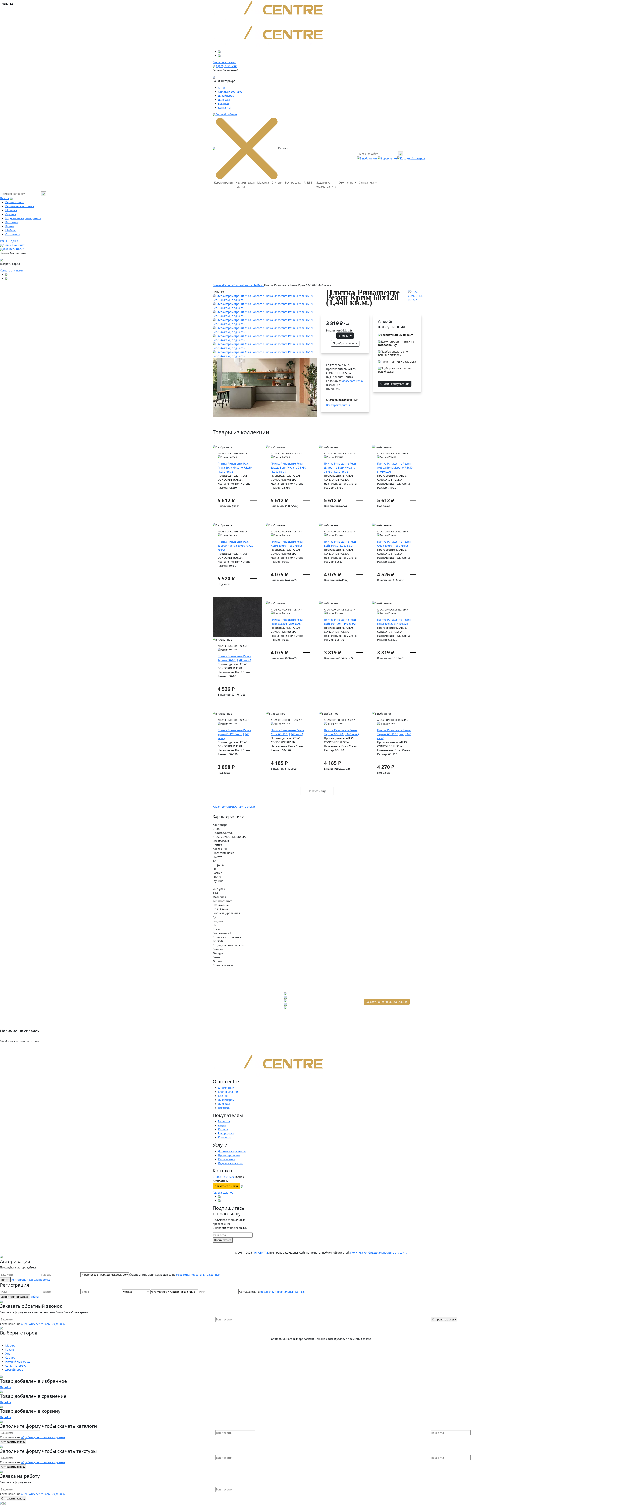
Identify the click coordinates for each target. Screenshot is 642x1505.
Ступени (277, 182)
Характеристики (223, 806)
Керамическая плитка (245, 184)
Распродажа (293, 182)
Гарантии (224, 1121)
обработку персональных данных (198, 1274)
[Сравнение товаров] (387, 158)
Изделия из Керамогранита (23, 218)
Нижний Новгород (17, 1361)
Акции (222, 1125)
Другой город (14, 1369)
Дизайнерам (226, 95)
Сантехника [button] (367, 182)
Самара (10, 1357)
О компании (226, 1088)
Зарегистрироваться (15, 1297)
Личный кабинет (226, 114)
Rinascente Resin (253, 285)
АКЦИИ (308, 182)
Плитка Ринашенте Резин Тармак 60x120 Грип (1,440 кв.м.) (394, 734)
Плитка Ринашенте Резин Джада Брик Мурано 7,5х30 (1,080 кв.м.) (288, 467)
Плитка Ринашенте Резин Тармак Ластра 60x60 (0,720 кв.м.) (235, 545)
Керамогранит (223, 182)
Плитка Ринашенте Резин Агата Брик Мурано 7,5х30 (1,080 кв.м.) (235, 467)
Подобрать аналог (345, 343)
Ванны (9, 226)
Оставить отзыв (244, 806)
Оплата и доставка (230, 91)
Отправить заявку (444, 1319)
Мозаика (263, 182)
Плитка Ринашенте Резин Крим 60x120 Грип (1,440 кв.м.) (234, 734)
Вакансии (224, 103)
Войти (5, 1279)
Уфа (8, 1353)
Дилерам (224, 99)
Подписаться (222, 1240)
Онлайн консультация (394, 384)
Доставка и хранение (232, 1151)
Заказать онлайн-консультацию (386, 1002)
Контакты (224, 107)
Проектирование (229, 1155)
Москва (10, 1345)
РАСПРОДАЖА (9, 241)
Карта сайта (399, 1252)
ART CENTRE (260, 1252)
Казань (10, 1349)
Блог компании (228, 1092)
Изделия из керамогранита (326, 184)
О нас (221, 87)
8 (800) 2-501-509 (226, 66)
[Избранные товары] (367, 158)
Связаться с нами (11, 270)
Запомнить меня (143, 1274)
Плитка (4, 198)
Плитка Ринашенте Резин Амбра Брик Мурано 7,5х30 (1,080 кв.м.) (394, 467)
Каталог (228, 285)
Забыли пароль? (39, 1279)
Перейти (5, 1387)
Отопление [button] (346, 182)
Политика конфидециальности (370, 1252)
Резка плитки (226, 1159)
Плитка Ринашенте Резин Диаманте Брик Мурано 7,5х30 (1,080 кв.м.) (340, 467)
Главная (218, 285)
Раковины (11, 222)
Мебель (10, 230)
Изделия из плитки (230, 1163)
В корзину (345, 336)
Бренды (223, 1096)
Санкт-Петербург (16, 1365)
